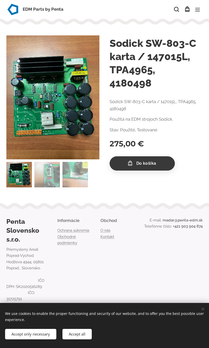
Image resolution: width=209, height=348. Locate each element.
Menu (197, 9)
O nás (105, 230)
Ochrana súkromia (73, 230)
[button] (176, 9)
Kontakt (107, 236)
